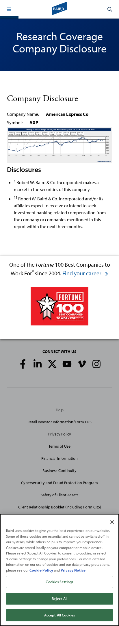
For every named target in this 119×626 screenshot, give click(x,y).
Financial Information (59, 458)
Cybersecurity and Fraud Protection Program (59, 482)
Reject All (59, 598)
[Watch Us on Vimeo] (82, 364)
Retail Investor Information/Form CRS (59, 421)
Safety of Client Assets (60, 494)
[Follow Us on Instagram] (96, 364)
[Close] (112, 522)
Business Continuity (59, 470)
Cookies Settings (59, 581)
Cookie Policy (41, 570)
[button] (9, 9)
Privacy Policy (59, 434)
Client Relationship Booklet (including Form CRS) (59, 507)
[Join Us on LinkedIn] (37, 364)
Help (60, 409)
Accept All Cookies (59, 615)
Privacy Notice (73, 570)
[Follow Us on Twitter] (52, 364)
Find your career (82, 273)
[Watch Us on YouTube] (67, 364)
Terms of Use (59, 446)
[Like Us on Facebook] (23, 364)
